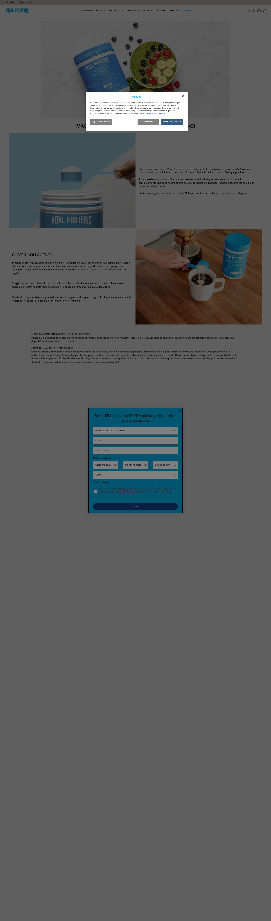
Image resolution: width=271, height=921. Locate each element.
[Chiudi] (183, 95)
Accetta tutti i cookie (172, 122)
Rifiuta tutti (148, 122)
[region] (137, 111)
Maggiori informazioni (156, 113)
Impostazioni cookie (101, 122)
